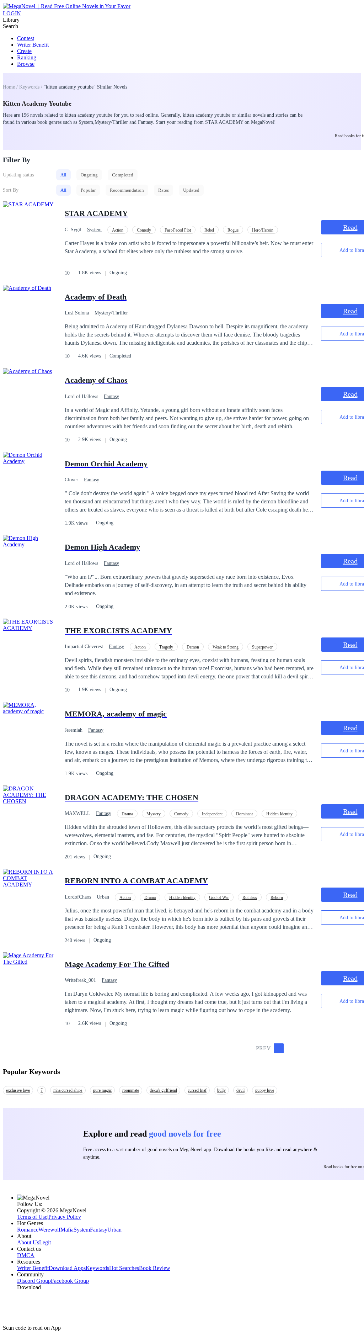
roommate (130, 1090)
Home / (11, 87)
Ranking (26, 57)
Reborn (277, 897)
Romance (27, 1230)
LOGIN (12, 13)
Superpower (262, 647)
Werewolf (49, 1230)
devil (240, 1090)
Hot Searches (124, 1268)
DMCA (25, 1255)
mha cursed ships (67, 1090)
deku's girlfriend (163, 1090)
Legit (45, 1242)
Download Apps (67, 1268)
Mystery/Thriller (111, 313)
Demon (193, 647)
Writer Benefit (33, 45)
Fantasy (111, 396)
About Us (28, 1242)
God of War (219, 897)
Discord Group (34, 1281)
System (94, 229)
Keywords (97, 1268)
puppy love (264, 1090)
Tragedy (166, 647)
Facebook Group (70, 1281)
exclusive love (18, 1090)
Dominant (244, 813)
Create (24, 51)
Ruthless (249, 897)
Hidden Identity (279, 813)
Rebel (209, 230)
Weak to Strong (226, 647)
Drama (127, 813)
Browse (25, 64)
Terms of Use (32, 1217)
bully (221, 1090)
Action (117, 230)
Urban (103, 897)
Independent (212, 813)
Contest (25, 38)
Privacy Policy (64, 1217)
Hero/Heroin (262, 230)
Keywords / (31, 87)
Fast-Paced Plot (178, 230)
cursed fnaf (197, 1090)
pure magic (102, 1090)
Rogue (233, 230)
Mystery (153, 813)
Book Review (154, 1268)
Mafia (67, 1230)
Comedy (144, 230)
